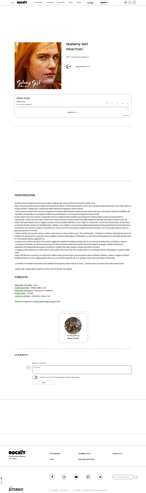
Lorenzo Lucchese (22, 296)
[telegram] (100, 477)
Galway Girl (20, 102)
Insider (90, 2)
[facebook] (52, 477)
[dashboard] (134, 2)
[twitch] (88, 477)
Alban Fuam (74, 48)
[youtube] (76, 477)
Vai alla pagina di (73, 337)
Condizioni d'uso (64, 490)
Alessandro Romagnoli (24, 291)
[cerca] (130, 2)
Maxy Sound (50, 301)
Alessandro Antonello (23, 285)
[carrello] (125, 2)
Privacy (1, 481)
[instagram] (64, 477)
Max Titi (38, 301)
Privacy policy (77, 490)
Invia (43, 383)
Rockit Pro (104, 2)
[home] (22, 2)
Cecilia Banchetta (22, 288)
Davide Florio (20, 293)
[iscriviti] (136, 477)
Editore (10, 487)
